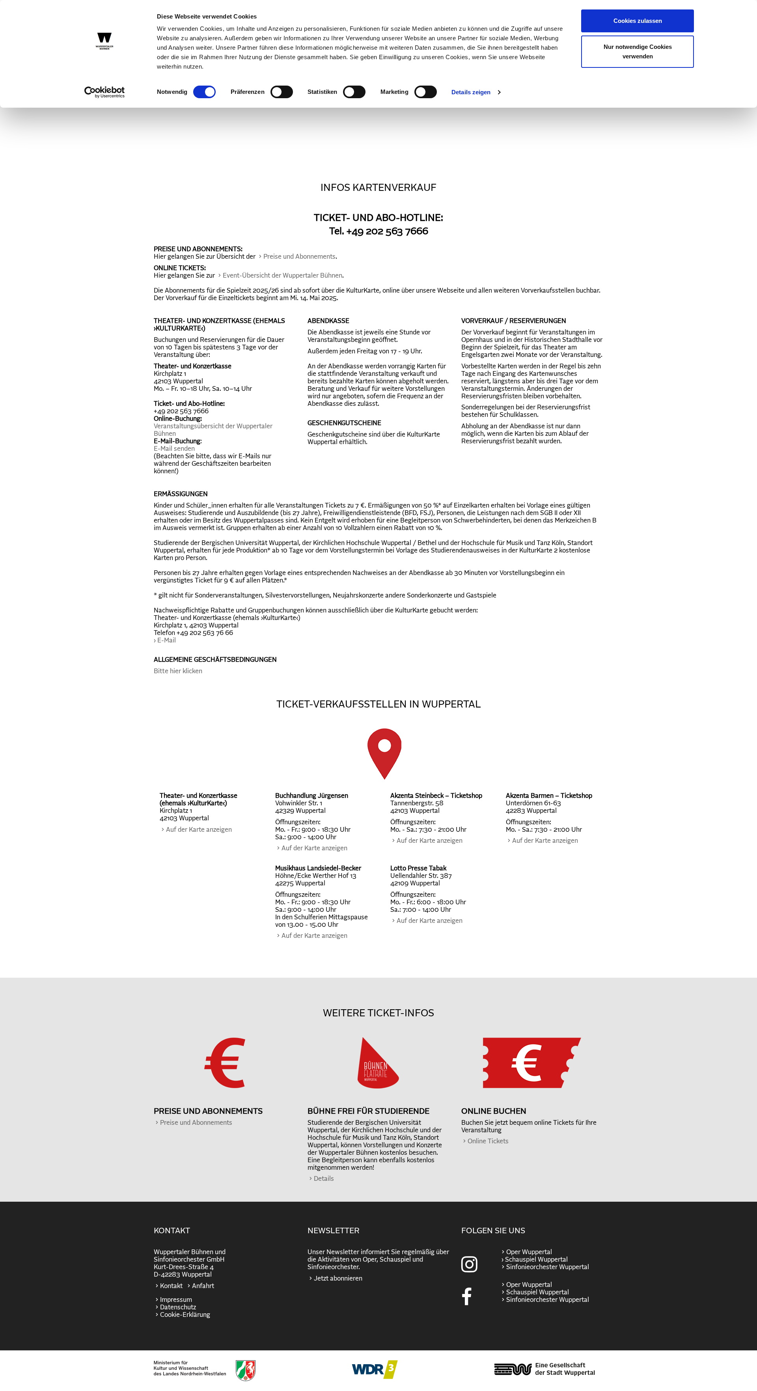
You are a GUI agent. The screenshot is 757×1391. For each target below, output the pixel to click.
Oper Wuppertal (529, 1252)
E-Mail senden (174, 449)
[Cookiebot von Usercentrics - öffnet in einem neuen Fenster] (104, 92)
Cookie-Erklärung (185, 1315)
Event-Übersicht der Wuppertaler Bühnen (282, 276)
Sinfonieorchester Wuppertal (547, 1267)
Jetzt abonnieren (338, 1278)
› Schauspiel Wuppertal (534, 1260)
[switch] (281, 92)
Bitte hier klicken (178, 671)
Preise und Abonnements (299, 257)
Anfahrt (203, 1286)
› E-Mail (165, 640)
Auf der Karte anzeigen (199, 830)
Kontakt (171, 1286)
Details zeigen (470, 92)
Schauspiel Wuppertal (537, 1292)
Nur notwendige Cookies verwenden (638, 51)
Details (324, 1179)
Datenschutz (178, 1307)
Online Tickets (488, 1141)
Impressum (176, 1300)
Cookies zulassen (637, 20)
